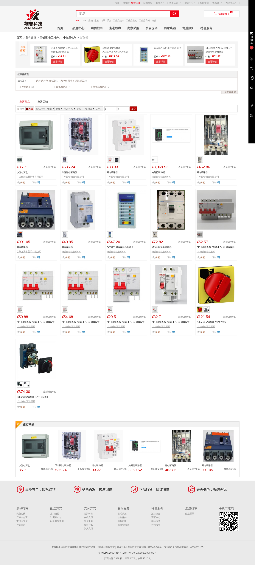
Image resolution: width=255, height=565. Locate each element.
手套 (109, 20)
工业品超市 (118, 20)
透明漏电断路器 (69, 172)
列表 (22, 108)
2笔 (83, 257)
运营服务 (155, 525)
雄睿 (154, 20)
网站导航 (230, 2)
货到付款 (88, 513)
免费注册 (135, 2)
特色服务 (206, 28)
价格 (58, 108)
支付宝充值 (22, 521)
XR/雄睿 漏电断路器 (162, 247)
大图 (30, 108)
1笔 (83, 182)
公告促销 (152, 28)
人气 (98, 108)
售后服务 (188, 28)
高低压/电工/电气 (50, 37)
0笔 (38, 182)
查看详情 (57, 61)
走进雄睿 (115, 28)
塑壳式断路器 (99, 87)
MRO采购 (88, 20)
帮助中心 (204, 2)
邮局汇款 (88, 521)
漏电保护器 (67, 247)
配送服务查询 (57, 521)
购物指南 (97, 28)
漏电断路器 (61, 87)
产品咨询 (20, 525)
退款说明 (122, 521)
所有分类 (31, 37)
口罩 (103, 20)
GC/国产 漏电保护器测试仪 (167, 48)
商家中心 (155, 517)
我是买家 (173, 2)
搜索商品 (24, 101)
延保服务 (155, 513)
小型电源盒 (22, 172)
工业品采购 (131, 20)
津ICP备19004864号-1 (112, 553)
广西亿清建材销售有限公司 (30, 176)
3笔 (128, 182)
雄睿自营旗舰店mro (161, 176)
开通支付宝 (22, 517)
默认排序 (40, 108)
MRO (78, 20)
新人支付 (88, 528)
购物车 (252, 40)
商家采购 (133, 28)
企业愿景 (189, 513)
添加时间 (68, 108)
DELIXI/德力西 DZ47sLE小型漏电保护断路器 (215, 247)
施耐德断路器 (158, 172)
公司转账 (88, 525)
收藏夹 (215, 2)
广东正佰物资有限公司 (73, 176)
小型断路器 (25, 87)
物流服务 (155, 521)
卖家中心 (189, 2)
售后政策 (122, 513)
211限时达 (55, 517)
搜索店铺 (42, 101)
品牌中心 (78, 28)
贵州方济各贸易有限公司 (29, 251)
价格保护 (122, 517)
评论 (79, 108)
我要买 (159, 2)
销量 (49, 108)
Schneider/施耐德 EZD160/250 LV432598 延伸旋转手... (32, 397)
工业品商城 (144, 20)
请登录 (126, 2)
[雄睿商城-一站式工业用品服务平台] (33, 31)
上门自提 (54, 513)
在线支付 (88, 517)
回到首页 (147, 2)
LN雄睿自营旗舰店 (206, 251)
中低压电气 (69, 37)
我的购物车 (224, 14)
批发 (96, 20)
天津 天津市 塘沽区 (47, 80)
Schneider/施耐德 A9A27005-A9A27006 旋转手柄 (115, 52)
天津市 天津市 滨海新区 (73, 80)
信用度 (88, 108)
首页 (60, 28)
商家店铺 (170, 28)
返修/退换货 (123, 525)
